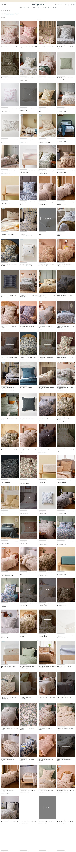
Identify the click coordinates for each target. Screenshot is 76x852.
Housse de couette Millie (43, 418)
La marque (3, 4)
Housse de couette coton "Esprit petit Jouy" (47, 77)
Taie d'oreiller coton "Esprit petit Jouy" (9, 46)
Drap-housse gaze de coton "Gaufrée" (46, 233)
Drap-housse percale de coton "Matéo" (27, 790)
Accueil (2, 10)
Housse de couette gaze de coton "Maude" (28, 573)
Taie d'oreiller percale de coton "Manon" (9, 449)
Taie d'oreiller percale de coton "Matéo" (65, 821)
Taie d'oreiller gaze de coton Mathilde (46, 635)
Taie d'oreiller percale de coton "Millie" (64, 295)
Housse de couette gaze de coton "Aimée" (65, 449)
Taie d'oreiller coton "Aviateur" (26, 264)
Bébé (49, 7)
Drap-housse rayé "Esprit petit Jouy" (64, 666)
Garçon (44, 7)
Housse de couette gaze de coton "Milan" (65, 728)
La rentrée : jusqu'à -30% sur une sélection (38, 1)
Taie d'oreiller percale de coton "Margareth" (65, 790)
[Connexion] (68, 4)
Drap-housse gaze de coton (44, 480)
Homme (34, 7)
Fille (39, 7)
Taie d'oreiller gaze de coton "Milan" (46, 790)
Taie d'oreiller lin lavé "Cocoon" (26, 387)
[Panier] (71, 4)
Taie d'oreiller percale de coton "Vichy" (8, 77)
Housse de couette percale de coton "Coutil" (66, 139)
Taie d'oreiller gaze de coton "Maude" (46, 604)
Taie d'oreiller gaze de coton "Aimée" (46, 357)
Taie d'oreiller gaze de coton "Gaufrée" (64, 77)
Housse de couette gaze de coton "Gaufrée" (9, 418)
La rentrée (22, 7)
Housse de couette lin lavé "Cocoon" (64, 697)
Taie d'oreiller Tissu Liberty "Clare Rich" (46, 46)
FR (65, 4)
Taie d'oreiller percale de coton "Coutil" (65, 46)
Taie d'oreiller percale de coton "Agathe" (46, 264)
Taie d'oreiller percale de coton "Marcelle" (9, 821)
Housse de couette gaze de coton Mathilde (28, 635)
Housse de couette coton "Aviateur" (8, 233)
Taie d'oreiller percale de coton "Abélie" (27, 326)
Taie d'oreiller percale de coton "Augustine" (65, 357)
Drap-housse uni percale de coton (64, 573)
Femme (28, 7)
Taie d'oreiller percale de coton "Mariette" (28, 604)
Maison (54, 7)
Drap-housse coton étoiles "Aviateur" (8, 666)
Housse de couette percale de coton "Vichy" (66, 511)
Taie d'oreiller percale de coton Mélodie (9, 357)
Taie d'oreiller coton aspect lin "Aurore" (9, 264)
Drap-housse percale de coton (7, 202)
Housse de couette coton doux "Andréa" (9, 480)
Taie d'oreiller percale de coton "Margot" (28, 821)
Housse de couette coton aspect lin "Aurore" (28, 357)
